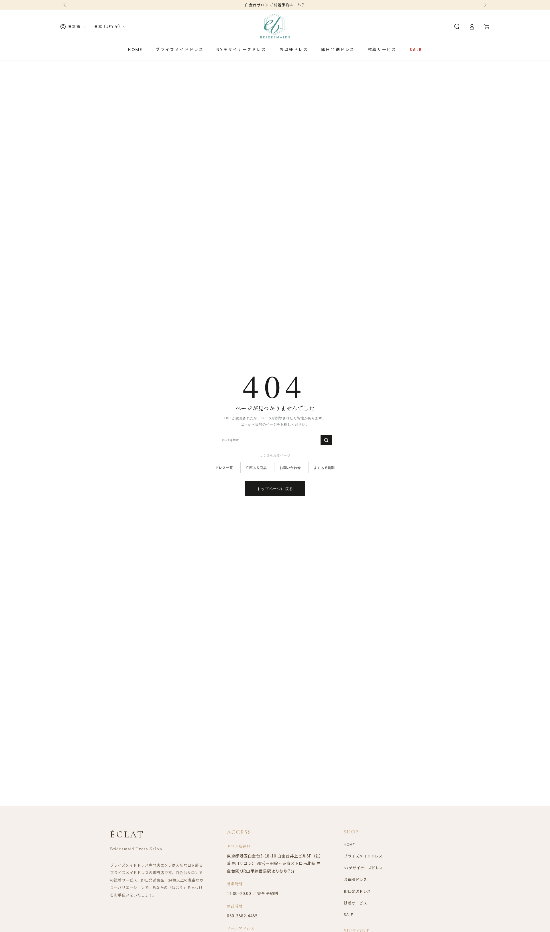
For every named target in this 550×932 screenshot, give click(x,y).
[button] (456, 26)
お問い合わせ (290, 467)
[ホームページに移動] (275, 27)
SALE (348, 914)
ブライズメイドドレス (363, 856)
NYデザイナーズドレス (363, 867)
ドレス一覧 (224, 467)
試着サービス (355, 903)
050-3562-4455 (242, 916)
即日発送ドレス (357, 891)
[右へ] (485, 5)
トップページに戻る (275, 488)
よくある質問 (324, 467)
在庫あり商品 (256, 467)
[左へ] (65, 5)
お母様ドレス (355, 879)
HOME (349, 844)
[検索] (326, 440)
